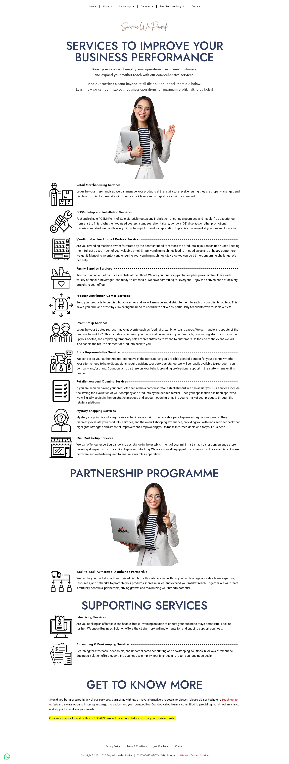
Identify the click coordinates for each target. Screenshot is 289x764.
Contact (196, 6)
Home (92, 6)
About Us (107, 6)
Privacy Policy (113, 746)
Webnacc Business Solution (194, 755)
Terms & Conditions (137, 746)
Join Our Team (161, 746)
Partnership (125, 6)
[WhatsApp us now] (7, 756)
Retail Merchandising (170, 6)
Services (145, 6)
